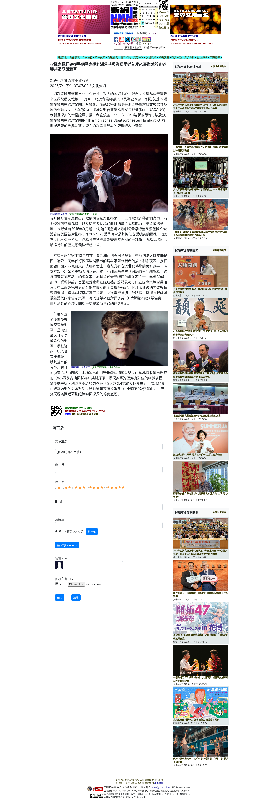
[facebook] (116, 39)
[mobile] (136, 39)
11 (146, 16)
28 (146, 9)
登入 (144, 44)
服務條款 (139, 780)
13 (151, 16)
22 (156, 19)
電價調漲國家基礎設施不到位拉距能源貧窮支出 (197, 415)
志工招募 (129, 783)
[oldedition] (146, 39)
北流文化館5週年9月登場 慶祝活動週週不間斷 (196, 719)
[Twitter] (127, 39)
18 (146, 19)
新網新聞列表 (219, 512)
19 (148, 19)
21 (154, 19)
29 (148, 9)
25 (146, 23)
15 (156, 16)
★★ (67, 487)
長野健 (75, 414)
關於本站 (120, 780)
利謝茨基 (83, 414)
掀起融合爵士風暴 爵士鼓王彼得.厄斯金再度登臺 (197, 454)
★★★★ (96, 487)
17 (143, 19)
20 (151, 19)
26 (148, 23)
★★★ (80, 487)
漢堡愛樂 (93, 414)
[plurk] (121, 39)
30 (151, 9)
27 (143, 9)
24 (143, 23)
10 (143, 16)
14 (154, 16)
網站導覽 (129, 780)
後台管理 (158, 783)
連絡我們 (149, 783)
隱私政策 (149, 780)
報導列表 (218, 66)
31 (154, 9)
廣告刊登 (158, 780)
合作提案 (139, 783)
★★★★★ (116, 487)
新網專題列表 (219, 250)
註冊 (152, 44)
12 (148, 16)
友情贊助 (120, 783)
